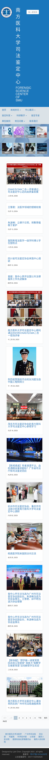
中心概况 (29, 109)
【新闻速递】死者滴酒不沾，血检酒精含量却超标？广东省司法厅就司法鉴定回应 (24, 468)
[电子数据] (42, 148)
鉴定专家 (35, 115)
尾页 (45, 718)
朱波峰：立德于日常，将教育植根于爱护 (24, 224)
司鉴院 (11, 736)
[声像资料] (30, 148)
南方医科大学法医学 (13, 734)
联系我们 (33, 120)
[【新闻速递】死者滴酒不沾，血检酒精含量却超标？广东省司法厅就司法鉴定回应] (24, 450)
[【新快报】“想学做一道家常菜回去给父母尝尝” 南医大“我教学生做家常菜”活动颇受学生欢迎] (24, 645)
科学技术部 (22, 736)
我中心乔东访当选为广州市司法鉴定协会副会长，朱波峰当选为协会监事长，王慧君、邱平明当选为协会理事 (24, 597)
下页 (39, 718)
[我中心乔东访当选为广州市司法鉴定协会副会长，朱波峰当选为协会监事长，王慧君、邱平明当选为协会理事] (24, 577)
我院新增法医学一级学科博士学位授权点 (24, 242)
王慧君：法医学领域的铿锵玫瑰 (24, 207)
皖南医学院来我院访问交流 (22, 553)
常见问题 (19, 120)
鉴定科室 (6, 115)
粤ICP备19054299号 (38, 754)
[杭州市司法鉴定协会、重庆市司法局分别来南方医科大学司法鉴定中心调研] (24, 492)
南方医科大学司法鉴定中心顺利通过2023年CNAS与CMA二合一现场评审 (24, 332)
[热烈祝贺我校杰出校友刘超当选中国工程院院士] (24, 361)
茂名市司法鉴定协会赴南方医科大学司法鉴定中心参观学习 (24, 425)
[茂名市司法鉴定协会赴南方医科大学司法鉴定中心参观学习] (24, 406)
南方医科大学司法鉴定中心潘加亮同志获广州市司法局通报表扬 (24, 702)
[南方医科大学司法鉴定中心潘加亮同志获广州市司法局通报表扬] (24, 687)
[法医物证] (30, 132)
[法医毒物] (42, 132)
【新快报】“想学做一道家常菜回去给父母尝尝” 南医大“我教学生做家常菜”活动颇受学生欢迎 (24, 663)
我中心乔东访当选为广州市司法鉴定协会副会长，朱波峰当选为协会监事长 (24, 619)
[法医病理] (19, 132)
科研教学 (21, 115)
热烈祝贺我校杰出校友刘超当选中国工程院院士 (24, 381)
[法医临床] (7, 132)
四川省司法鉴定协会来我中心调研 (24, 260)
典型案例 (6, 120)
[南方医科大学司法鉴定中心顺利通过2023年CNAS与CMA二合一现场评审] (24, 309)
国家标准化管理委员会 (22, 739)
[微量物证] (7, 148)
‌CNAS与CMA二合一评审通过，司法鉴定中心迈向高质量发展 (24, 190)
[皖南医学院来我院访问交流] (24, 536)
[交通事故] (19, 148)
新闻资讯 (15, 109)
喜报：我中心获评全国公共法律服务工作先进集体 (24, 278)
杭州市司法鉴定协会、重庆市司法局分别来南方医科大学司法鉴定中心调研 (24, 508)
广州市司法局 (30, 734)
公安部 (32, 736)
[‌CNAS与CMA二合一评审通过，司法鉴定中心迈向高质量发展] (24, 174)
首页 (4, 109)
